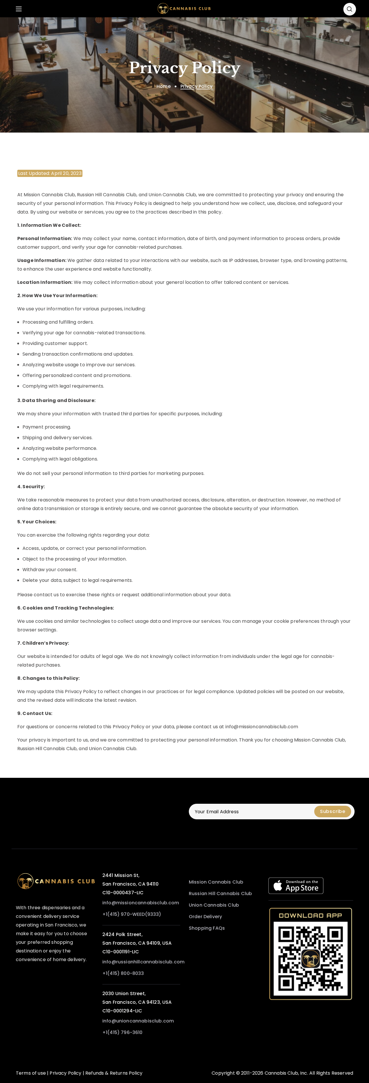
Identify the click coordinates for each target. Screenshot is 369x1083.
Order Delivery (205, 916)
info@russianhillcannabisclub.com (143, 962)
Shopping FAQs (207, 928)
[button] (349, 8)
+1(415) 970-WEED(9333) (131, 914)
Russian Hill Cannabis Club (220, 893)
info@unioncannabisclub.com (138, 1021)
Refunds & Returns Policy (113, 1073)
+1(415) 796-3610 (122, 1032)
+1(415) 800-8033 (123, 973)
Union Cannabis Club (214, 905)
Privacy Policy (65, 1073)
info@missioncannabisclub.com (140, 902)
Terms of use (31, 1073)
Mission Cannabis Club (216, 882)
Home (164, 86)
